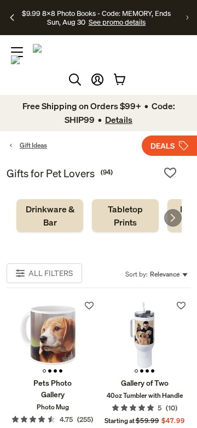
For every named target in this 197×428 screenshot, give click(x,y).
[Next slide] (173, 218)
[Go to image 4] (60, 371)
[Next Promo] (187, 17)
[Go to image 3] (55, 371)
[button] (97, 80)
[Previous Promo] (12, 17)
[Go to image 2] (49, 371)
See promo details (117, 22)
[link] (49, 215)
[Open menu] (17, 52)
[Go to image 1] (44, 371)
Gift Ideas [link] (33, 145)
